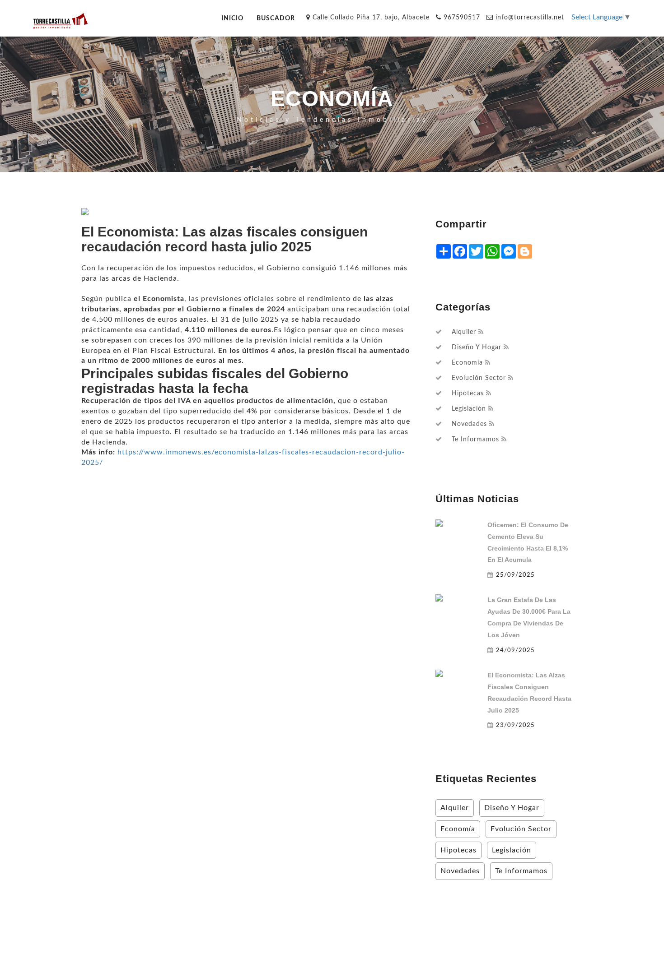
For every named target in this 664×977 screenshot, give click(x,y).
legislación (469, 409)
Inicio (232, 18)
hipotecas (468, 393)
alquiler (464, 332)
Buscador (276, 18)
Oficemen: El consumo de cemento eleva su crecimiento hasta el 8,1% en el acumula (527, 542)
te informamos (475, 439)
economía (467, 363)
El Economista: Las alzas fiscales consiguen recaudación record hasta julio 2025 (529, 692)
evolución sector (479, 378)
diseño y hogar (476, 347)
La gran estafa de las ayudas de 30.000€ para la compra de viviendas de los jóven (528, 617)
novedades (469, 424)
